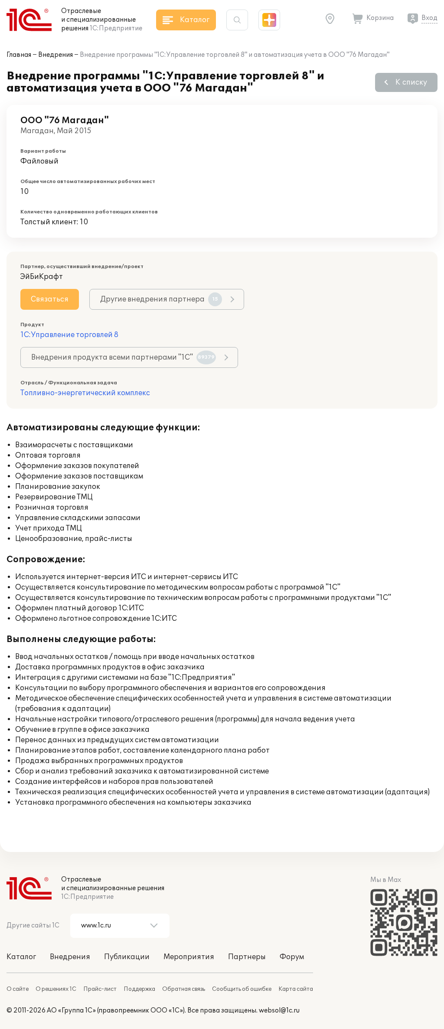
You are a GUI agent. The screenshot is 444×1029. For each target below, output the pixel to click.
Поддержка (139, 989)
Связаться (50, 299)
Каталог (21, 957)
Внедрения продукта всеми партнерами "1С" (123, 357)
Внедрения (55, 55)
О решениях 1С (56, 989)
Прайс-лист (100, 989)
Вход (429, 18)
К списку (411, 82)
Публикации (127, 957)
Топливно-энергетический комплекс (85, 393)
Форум (292, 957)
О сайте (18, 989)
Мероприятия (188, 957)
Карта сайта (295, 989)
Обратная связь (183, 989)
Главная (19, 55)
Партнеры (247, 957)
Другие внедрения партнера (159, 299)
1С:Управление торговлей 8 (69, 335)
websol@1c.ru (279, 1010)
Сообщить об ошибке (241, 989)
